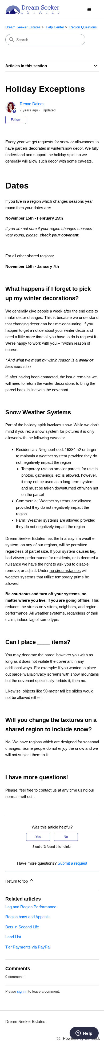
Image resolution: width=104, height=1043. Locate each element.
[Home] (32, 9)
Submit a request (72, 863)
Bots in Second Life (22, 927)
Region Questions (83, 27)
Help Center (55, 27)
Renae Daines (32, 103)
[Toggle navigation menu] (89, 9)
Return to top (17, 881)
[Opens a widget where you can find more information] (84, 1033)
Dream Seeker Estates (23, 27)
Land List (13, 937)
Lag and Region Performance (30, 907)
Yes (38, 837)
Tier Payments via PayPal (27, 947)
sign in (22, 991)
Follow (16, 120)
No (66, 837)
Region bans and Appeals (27, 916)
